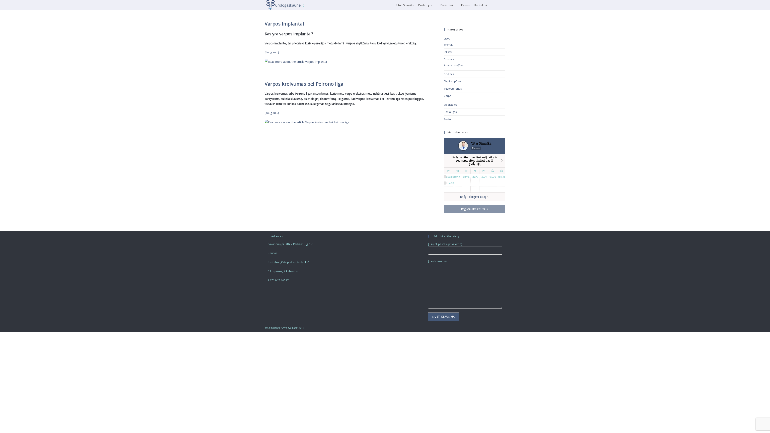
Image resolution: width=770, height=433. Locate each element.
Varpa (447, 96)
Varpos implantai (284, 23)
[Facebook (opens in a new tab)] (493, 5)
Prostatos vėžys (453, 65)
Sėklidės (449, 74)
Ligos (447, 38)
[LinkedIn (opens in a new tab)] (499, 5)
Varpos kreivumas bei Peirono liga (304, 83)
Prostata (449, 59)
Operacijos (450, 104)
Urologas (476, 148)
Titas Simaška (481, 143)
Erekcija (448, 44)
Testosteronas (453, 88)
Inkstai (448, 52)
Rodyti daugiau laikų (473, 197)
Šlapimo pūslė (452, 81)
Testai (447, 119)
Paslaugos (450, 112)
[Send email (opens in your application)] (504, 5)
